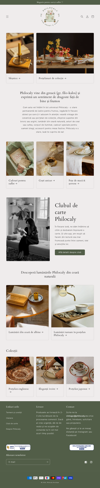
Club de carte (12, 423)
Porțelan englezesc (19, 388)
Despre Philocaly (13, 429)
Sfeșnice (13, 78)
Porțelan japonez (78, 388)
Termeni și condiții (14, 412)
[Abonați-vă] (47, 462)
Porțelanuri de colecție (51, 78)
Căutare (9, 418)
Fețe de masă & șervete (77, 182)
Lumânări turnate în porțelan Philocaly (69, 334)
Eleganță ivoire (47, 388)
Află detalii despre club (70, 252)
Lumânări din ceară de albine (25, 332)
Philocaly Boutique (53, 482)
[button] (7, 16)
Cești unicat (45, 180)
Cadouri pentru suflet (17, 182)
